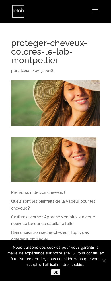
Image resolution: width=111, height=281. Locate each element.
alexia (23, 70)
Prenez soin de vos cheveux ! (38, 192)
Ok (55, 272)
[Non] (104, 261)
